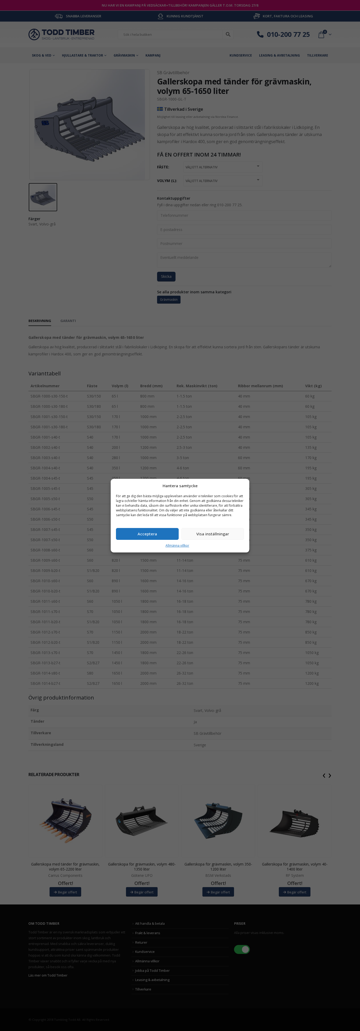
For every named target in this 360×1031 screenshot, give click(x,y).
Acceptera (147, 533)
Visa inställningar (212, 533)
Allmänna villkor (177, 545)
